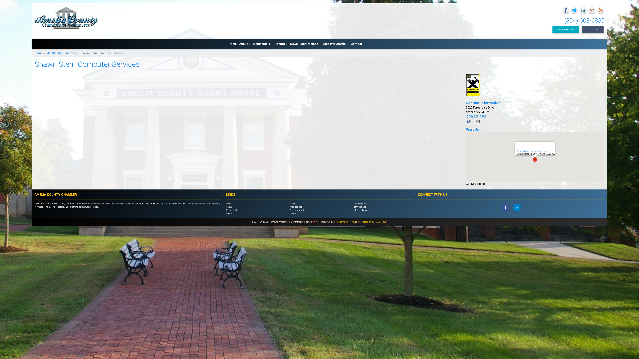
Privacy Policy (360, 203)
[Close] (551, 146)
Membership (232, 210)
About (229, 206)
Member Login (565, 29)
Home (232, 44)
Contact (356, 44)
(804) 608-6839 (584, 20)
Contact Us (295, 213)
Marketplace (296, 206)
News (294, 44)
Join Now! (592, 29)
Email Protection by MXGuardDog (372, 221)
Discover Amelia (297, 210)
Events (229, 213)
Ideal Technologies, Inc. (344, 221)
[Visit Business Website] (469, 121)
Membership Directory (61, 53)
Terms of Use (360, 206)
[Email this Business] (477, 121)
